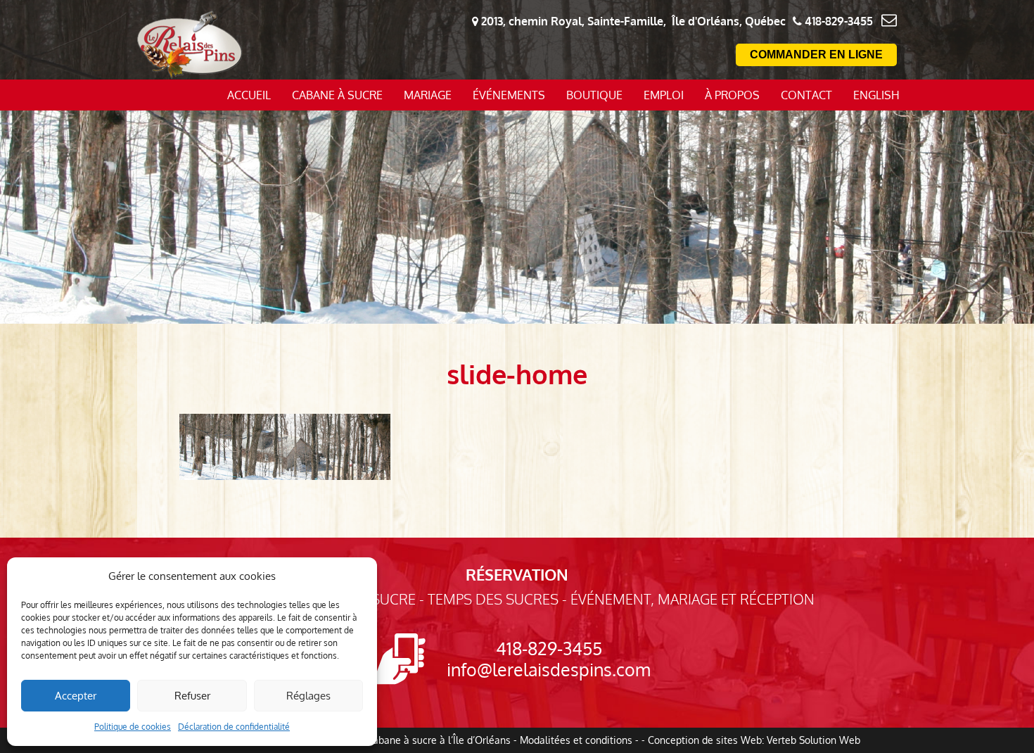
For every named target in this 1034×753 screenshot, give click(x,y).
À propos (732, 95)
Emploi (664, 95)
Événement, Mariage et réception (692, 599)
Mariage (428, 95)
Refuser (192, 695)
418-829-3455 (549, 648)
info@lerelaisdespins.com (549, 669)
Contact (806, 95)
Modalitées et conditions (576, 740)
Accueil (249, 95)
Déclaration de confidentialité (234, 726)
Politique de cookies (132, 726)
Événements (509, 95)
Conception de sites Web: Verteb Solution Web (754, 740)
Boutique (594, 95)
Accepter (75, 695)
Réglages (308, 695)
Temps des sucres (493, 599)
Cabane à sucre (337, 95)
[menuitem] (876, 95)
